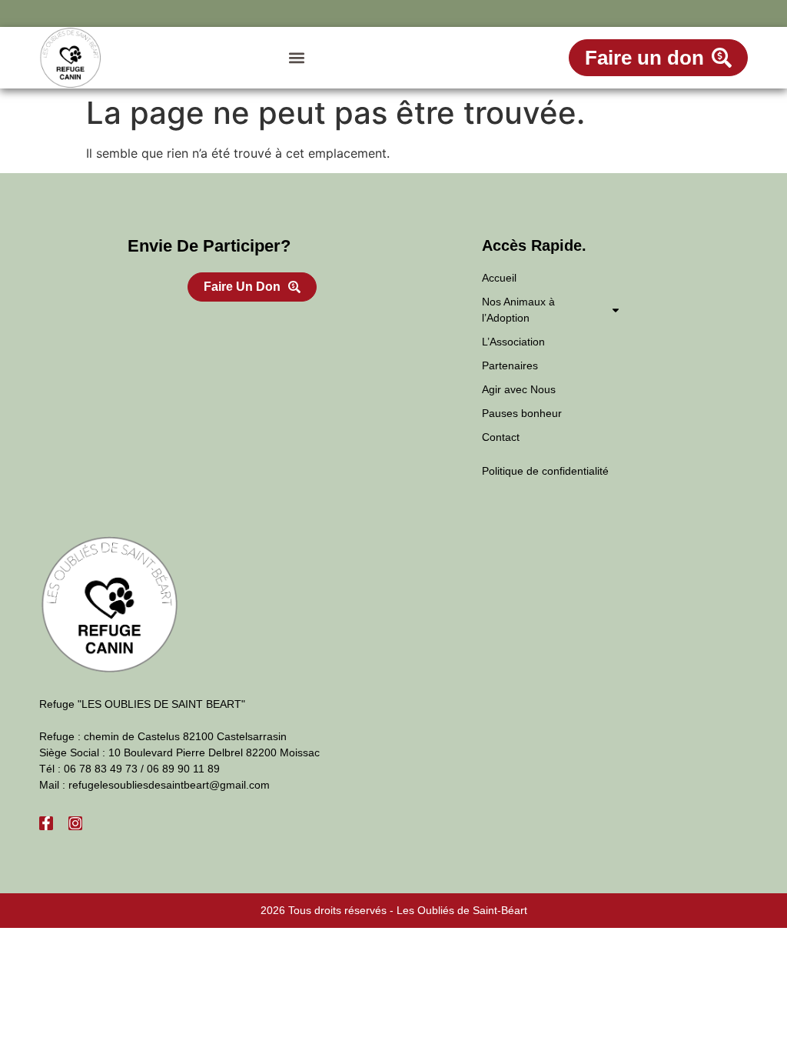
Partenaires (510, 365)
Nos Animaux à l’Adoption (518, 309)
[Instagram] (75, 823)
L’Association (513, 341)
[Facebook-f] (46, 823)
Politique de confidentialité (545, 471)
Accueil (499, 278)
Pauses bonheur (522, 413)
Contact (501, 437)
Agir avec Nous (519, 389)
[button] (296, 58)
